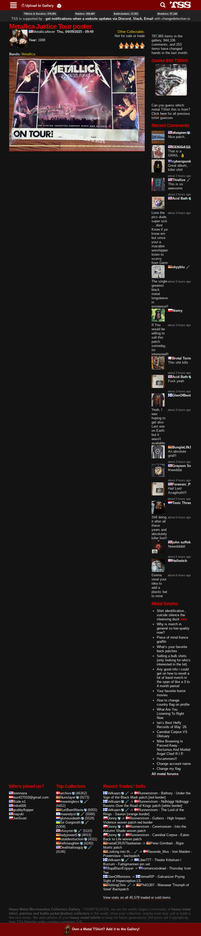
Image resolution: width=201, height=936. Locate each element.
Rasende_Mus (158, 852)
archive (65, 793)
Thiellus (178, 180)
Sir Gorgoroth (70, 822)
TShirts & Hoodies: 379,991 (40, 14)
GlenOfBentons (184, 395)
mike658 (19, 806)
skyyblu (178, 267)
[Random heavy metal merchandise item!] (59, 5)
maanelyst (68, 814)
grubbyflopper (23, 810)
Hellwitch (179, 561)
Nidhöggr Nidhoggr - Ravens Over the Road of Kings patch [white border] (147, 804)
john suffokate (183, 542)
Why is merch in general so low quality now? (173, 628)
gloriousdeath (70, 818)
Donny (112, 818)
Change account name (174, 764)
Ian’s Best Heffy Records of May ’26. (172, 725)
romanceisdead (154, 868)
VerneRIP (147, 877)
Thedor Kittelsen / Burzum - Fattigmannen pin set (142, 862)
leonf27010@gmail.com (31, 797)
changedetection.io (175, 19)
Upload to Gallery (39, 6)
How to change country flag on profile (173, 702)
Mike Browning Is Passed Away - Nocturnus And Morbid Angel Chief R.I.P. (173, 747)
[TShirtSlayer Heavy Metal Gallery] (178, 5)
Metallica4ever (44, 32)
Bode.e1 (19, 801)
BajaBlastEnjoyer (120, 868)
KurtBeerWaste (71, 810)
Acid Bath (180, 198)
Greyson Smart (184, 466)
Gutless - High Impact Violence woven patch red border (144, 820)
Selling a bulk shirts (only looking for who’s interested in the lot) (174, 660)
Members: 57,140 (167, 14)
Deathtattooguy (71, 847)
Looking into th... (120, 852)
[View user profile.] (18, 46)
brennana (20, 793)
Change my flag (169, 769)
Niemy (177, 311)
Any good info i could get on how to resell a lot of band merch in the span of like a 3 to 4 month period (173, 677)
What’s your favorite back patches (172, 649)
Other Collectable (131, 32)
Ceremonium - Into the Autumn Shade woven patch (144, 829)
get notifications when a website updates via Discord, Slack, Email (99, 19)
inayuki (18, 814)
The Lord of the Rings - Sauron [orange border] (143, 812)
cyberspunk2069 (185, 161)
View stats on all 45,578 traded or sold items (137, 897)
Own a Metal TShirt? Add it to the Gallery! (105, 929)
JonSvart (20, 818)
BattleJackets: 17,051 (126, 14)
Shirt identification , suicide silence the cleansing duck (171, 615)
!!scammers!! (167, 759)
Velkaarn (113, 793)
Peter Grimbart (161, 843)
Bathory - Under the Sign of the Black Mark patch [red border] (147, 795)
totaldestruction (71, 839)
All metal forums (165, 774)
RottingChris (116, 885)
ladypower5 (68, 835)
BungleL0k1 (181, 447)
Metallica (28, 54)
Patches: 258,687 (85, 14)
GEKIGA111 (181, 147)
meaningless (69, 801)
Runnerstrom (148, 793)
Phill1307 (147, 885)
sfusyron (179, 133)
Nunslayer (67, 797)
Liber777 (144, 860)
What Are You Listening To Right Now (170, 713)
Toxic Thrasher (184, 503)
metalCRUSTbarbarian (124, 843)
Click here (159, 114)
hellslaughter (69, 843)
